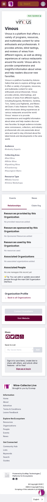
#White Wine (11, 161)
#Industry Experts (13, 149)
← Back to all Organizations (18, 297)
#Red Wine (10, 158)
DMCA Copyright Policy (35, 487)
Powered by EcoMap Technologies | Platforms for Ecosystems (27, 475)
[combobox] (38, 499)
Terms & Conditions (12, 409)
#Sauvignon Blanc (13, 171)
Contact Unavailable (23, 311)
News (5, 436)
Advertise (7, 405)
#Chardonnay (11, 168)
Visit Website (23, 318)
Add (38, 350)
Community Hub (10, 446)
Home (5, 398)
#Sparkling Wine (12, 164)
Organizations (9, 426)
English (36, 499)
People (6, 429)
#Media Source (12, 180)
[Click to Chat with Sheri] (41, 492)
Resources (8, 422)
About (5, 402)
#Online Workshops (14, 183)
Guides (6, 460)
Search (6, 457)
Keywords (7, 453)
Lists (5, 450)
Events (6, 433)
